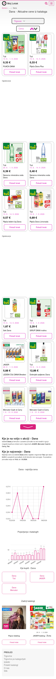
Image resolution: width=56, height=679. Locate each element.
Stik (5, 670)
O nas (6, 667)
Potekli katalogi (11, 664)
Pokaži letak (14, 642)
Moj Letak (12, 3)
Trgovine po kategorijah (15, 658)
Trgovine (8, 655)
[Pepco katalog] (14, 617)
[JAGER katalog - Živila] (42, 617)
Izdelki (7, 661)
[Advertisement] (28, 110)
